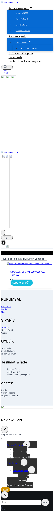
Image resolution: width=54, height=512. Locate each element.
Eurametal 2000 (22, 13)
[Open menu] (3, 232)
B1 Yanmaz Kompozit (29, 48)
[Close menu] (1, 438)
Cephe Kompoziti (20, 470)
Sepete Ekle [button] (19, 282)
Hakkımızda (6, 306)
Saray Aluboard (22, 19)
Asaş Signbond (21, 24)
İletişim (4, 309)
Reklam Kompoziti (15, 445)
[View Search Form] (7, 67)
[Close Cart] (4, 429)
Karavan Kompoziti (23, 30)
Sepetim (4, 327)
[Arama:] (21, 502)
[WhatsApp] (13, 147)
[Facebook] (3, 147)
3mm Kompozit (14, 463)
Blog (3, 312)
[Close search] (4, 495)
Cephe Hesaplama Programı (24, 61)
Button (5, 490)
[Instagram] (8, 147)
